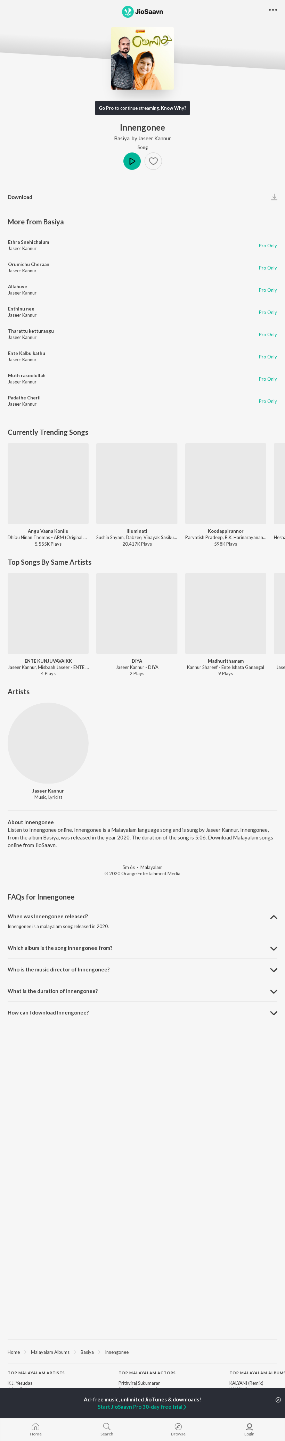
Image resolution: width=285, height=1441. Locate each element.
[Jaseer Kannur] (48, 743)
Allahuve (17, 286)
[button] (153, 161)
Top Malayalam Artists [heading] (36, 1372)
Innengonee (117, 1352)
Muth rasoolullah (27, 375)
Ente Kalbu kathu (26, 353)
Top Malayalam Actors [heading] (147, 1372)
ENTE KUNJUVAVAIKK (48, 661)
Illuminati (137, 531)
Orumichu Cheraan (28, 264)
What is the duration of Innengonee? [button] (53, 991)
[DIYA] (136, 613)
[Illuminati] (136, 483)
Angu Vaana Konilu (48, 531)
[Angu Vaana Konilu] (48, 483)
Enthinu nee (21, 309)
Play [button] (132, 161)
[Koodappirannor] (225, 483)
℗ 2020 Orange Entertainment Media (142, 873)
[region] (142, 1352)
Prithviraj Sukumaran (140, 1383)
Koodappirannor (226, 531)
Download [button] (20, 197)
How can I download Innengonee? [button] (48, 1012)
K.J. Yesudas (20, 1383)
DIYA (137, 661)
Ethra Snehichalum (28, 242)
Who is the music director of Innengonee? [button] (58, 969)
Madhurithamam (226, 661)
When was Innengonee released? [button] (48, 916)
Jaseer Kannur (154, 138)
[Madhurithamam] (225, 613)
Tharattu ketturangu (31, 331)
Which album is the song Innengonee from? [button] (60, 948)
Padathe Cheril (24, 397)
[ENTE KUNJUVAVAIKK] (48, 613)
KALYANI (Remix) (246, 1383)
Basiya (122, 138)
